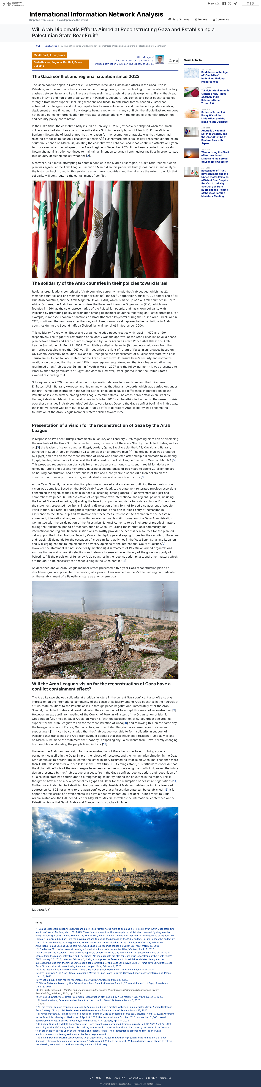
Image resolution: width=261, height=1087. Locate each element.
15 (165, 789)
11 (52, 731)
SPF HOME (95, 1078)
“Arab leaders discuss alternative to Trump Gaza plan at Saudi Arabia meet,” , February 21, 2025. (96, 969)
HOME (37, 46)
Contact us (222, 19)
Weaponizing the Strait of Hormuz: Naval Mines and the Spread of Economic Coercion (215, 157)
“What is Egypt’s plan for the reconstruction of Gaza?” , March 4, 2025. (83, 980)
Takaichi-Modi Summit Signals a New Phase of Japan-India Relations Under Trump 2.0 (215, 97)
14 (174, 781)
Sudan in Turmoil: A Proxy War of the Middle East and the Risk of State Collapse (214, 117)
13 (111, 764)
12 (104, 744)
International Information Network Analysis (96, 14)
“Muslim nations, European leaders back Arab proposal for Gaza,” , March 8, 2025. (90, 1000)
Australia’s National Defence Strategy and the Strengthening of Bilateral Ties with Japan (214, 137)
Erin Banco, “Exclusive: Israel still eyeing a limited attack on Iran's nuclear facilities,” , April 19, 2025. (97, 949)
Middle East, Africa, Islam (49, 55)
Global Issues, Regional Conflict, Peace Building (58, 64)
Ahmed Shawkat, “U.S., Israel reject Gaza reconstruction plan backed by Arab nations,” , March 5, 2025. (101, 997)
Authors (202, 19)
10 (125, 723)
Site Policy (151, 1078)
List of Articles (180, 19)
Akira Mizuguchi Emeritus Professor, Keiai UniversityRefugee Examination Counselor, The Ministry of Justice (124, 60)
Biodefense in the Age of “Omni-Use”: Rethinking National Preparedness (214, 77)
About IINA (120, 1078)
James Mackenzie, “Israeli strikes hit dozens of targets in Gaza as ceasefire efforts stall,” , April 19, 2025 (101, 1013)
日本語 (250, 3)
